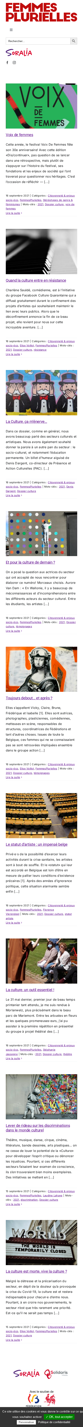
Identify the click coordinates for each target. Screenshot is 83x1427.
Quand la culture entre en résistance (36, 280)
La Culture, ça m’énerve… (26, 421)
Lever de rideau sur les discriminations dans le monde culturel (38, 1127)
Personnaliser (26, 1422)
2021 (40, 204)
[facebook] (7, 62)
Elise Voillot (27, 345)
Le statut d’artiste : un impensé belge (37, 844)
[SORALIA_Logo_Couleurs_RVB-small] (19, 50)
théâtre (67, 1054)
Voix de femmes (19, 134)
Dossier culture (54, 204)
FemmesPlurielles (31, 200)
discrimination (29, 1199)
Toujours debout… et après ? (29, 698)
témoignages (24, 626)
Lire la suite (13, 213)
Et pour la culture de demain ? (30, 562)
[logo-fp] (41, 4)
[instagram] (14, 62)
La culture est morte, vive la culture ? (36, 1271)
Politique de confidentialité (54, 1422)
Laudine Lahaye (52, 1195)
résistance (40, 349)
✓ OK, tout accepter (59, 1416)
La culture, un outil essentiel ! (30, 989)
